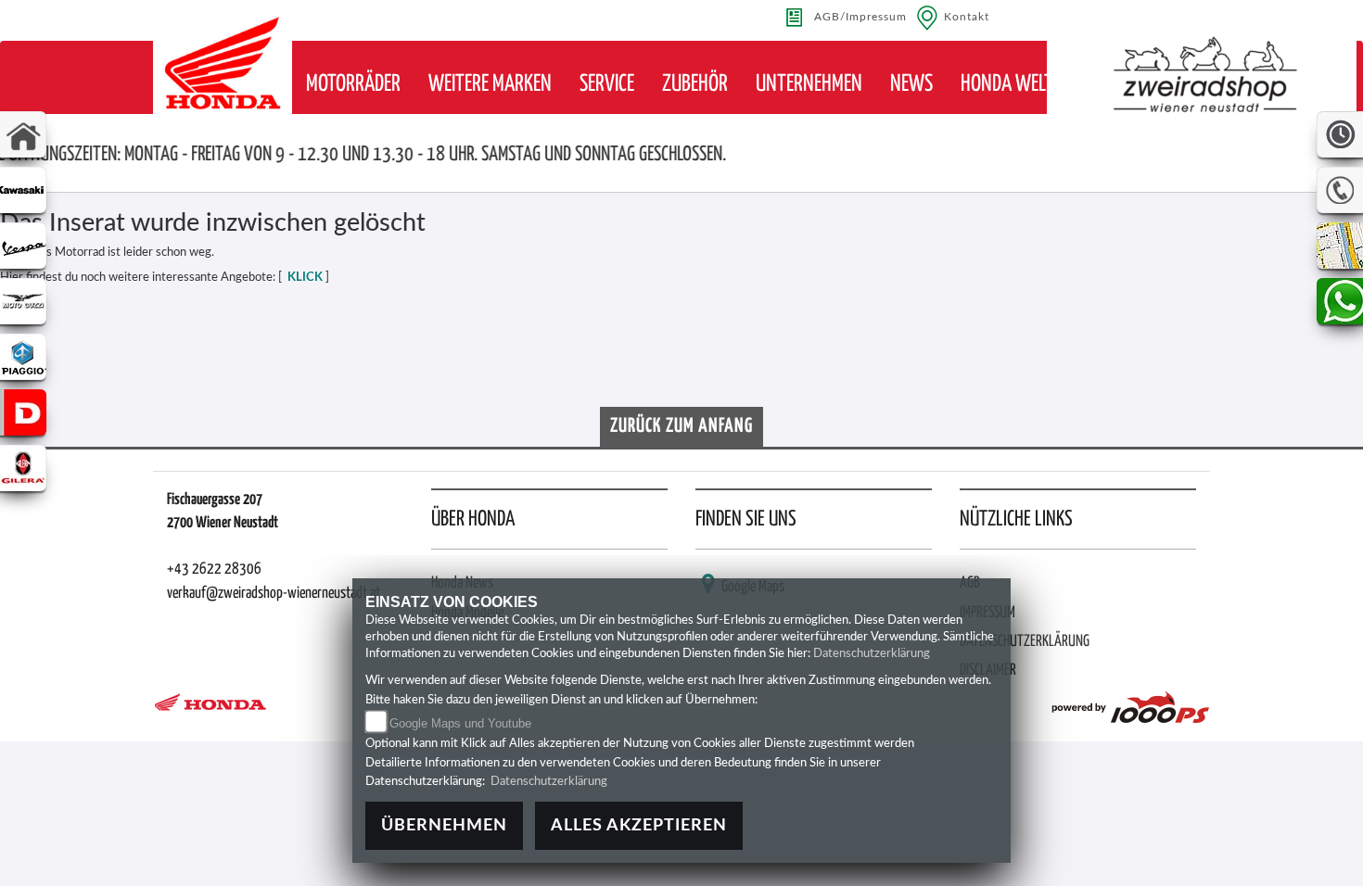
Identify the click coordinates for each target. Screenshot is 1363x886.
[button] (353, 85)
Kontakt (966, 17)
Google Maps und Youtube (460, 723)
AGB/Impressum (860, 17)
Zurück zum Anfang (681, 426)
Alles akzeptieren (639, 825)
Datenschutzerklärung (871, 654)
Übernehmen (444, 825)
